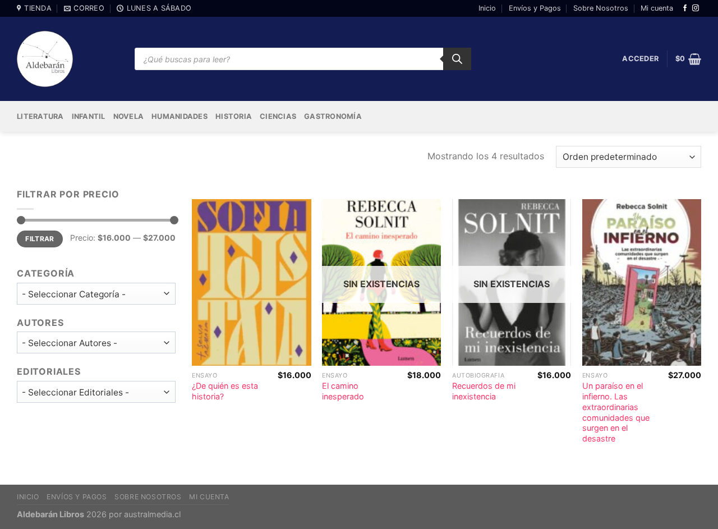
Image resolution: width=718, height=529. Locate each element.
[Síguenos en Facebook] (685, 8)
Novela (128, 116)
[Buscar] (457, 59)
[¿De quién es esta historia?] (251, 282)
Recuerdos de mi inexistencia (484, 391)
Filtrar (39, 238)
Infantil (88, 116)
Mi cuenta (657, 8)
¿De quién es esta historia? (225, 391)
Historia (233, 116)
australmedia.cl (152, 514)
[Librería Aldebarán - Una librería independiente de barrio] (45, 59)
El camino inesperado (343, 391)
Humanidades (179, 116)
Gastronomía (333, 116)
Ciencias (278, 116)
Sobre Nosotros (600, 8)
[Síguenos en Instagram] (695, 8)
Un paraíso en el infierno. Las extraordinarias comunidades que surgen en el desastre (616, 412)
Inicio (487, 8)
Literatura (40, 116)
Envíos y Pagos (535, 8)
